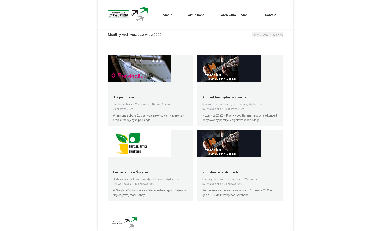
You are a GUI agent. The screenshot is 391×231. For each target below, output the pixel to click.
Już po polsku (123, 97)
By (161, 104)
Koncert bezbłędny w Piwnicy (224, 97)
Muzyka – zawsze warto (216, 104)
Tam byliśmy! (239, 104)
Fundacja (118, 104)
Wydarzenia (142, 104)
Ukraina (129, 104)
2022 (265, 34)
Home (255, 34)
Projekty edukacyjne (152, 179)
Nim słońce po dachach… (221, 172)
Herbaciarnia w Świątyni (131, 172)
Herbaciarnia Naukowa (126, 179)
